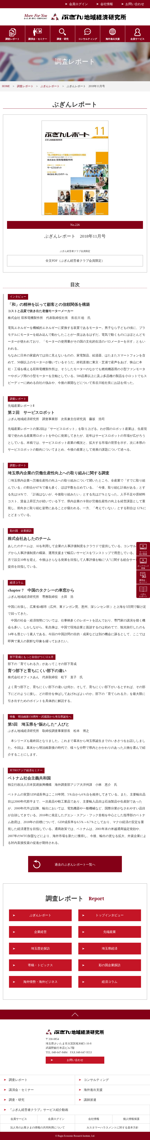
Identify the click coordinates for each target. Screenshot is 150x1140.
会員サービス (137, 39)
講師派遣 (90, 1099)
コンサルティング (87, 39)
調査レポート (12, 39)
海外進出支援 (113, 39)
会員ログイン (78, 4)
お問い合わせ (134, 4)
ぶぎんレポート (50, 86)
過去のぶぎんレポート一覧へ (75, 864)
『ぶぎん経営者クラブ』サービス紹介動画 (38, 1109)
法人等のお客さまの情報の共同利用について (37, 1127)
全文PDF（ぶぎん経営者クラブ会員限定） (75, 260)
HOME (6, 86)
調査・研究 (63, 39)
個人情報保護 (131, 1118)
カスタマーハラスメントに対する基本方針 (112, 1127)
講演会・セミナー (37, 39)
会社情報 (106, 4)
